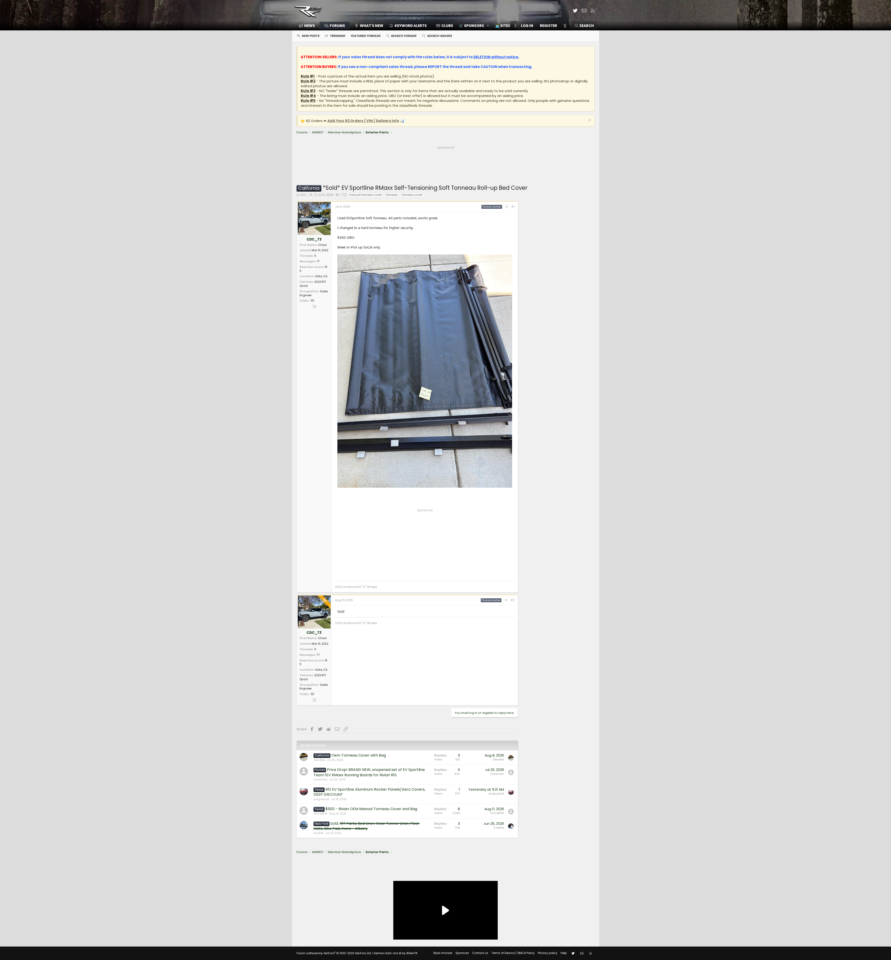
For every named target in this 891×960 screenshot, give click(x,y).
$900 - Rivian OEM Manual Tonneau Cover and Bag (371, 809)
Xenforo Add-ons (395, 953)
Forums (337, 25)
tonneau (392, 195)
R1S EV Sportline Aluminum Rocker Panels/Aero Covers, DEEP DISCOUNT (369, 792)
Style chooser (442, 953)
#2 (512, 600)
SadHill (318, 833)
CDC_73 (306, 195)
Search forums (403, 36)
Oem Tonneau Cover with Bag (358, 755)
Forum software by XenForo (334, 953)
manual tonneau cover (365, 195)
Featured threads (365, 36)
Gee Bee (319, 760)
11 (315, 256)
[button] (472, 25)
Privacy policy (547, 953)
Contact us (480, 953)
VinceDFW (320, 813)
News (309, 25)
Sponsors (462, 953)
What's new (371, 25)
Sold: (366, 826)
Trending (337, 36)
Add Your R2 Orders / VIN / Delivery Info (363, 120)
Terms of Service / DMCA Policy (513, 953)
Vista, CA (321, 276)
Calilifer (498, 828)
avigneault (321, 799)
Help (564, 953)
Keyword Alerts (411, 25)
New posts (310, 36)
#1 (513, 207)
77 (318, 261)
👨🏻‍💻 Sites (502, 25)
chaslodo (320, 779)
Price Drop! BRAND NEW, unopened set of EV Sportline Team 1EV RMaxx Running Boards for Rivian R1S (369, 772)
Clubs (447, 25)
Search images (439, 36)
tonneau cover (412, 195)
